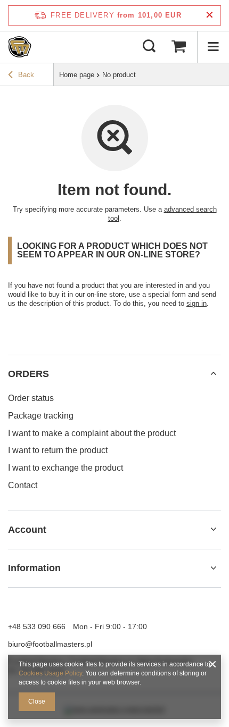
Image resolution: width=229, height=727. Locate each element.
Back (26, 75)
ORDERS (28, 374)
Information (34, 568)
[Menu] (213, 47)
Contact (22, 485)
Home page (76, 75)
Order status (31, 398)
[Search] (149, 47)
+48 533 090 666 (37, 626)
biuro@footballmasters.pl (50, 644)
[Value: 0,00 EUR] (178, 47)
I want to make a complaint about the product (92, 433)
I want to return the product (58, 450)
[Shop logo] (19, 46)
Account (27, 529)
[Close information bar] (209, 15)
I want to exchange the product (65, 467)
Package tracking (40, 415)
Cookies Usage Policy (50, 673)
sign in (196, 303)
